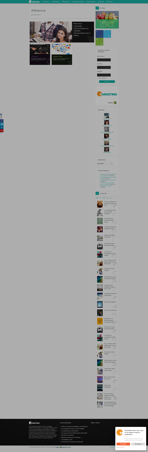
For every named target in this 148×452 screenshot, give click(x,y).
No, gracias (138, 444)
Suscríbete (123, 444)
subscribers (122, 447)
